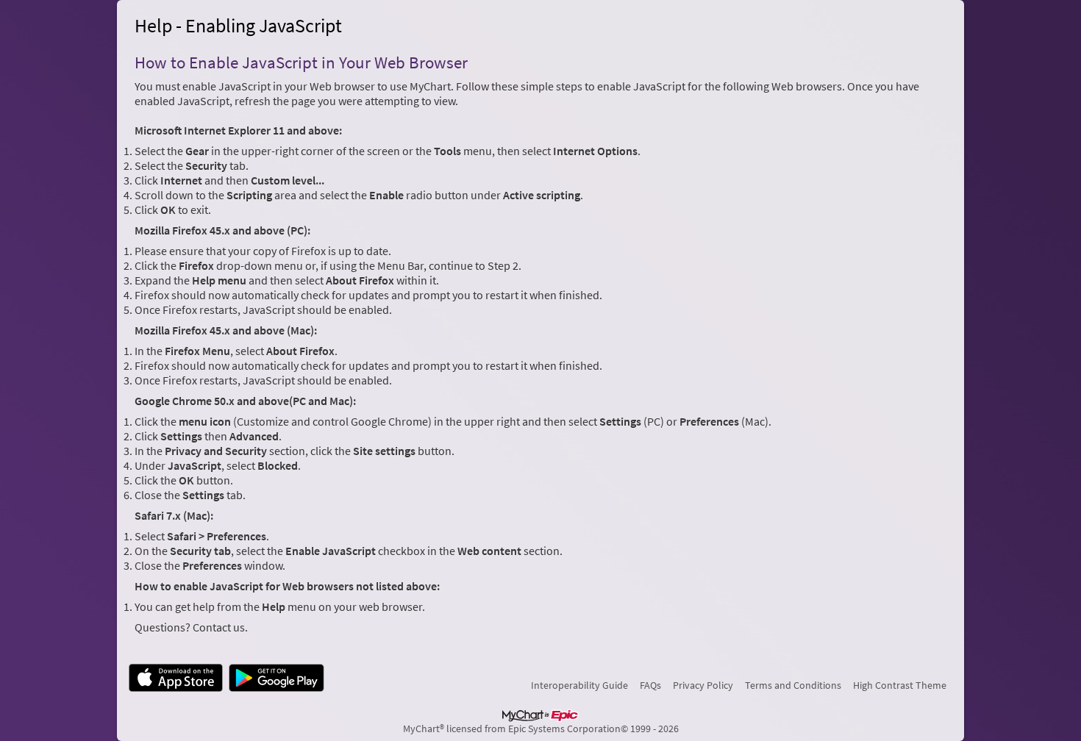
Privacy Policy (703, 685)
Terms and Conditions (793, 685)
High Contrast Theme (899, 685)
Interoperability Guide (579, 685)
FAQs (650, 685)
